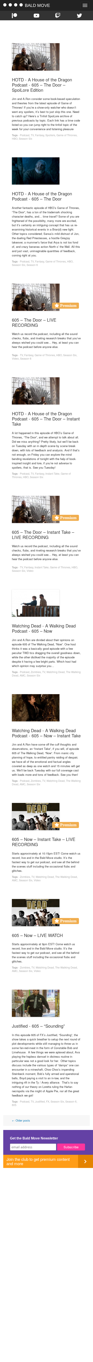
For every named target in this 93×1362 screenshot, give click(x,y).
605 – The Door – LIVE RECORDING (34, 322)
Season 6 (32, 265)
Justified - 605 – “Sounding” (38, 1026)
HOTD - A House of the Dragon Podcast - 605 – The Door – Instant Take (46, 418)
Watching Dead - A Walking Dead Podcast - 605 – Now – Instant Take (46, 733)
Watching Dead (55, 672)
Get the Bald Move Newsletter (34, 1138)
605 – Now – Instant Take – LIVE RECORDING (43, 841)
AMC (23, 675)
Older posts (21, 1120)
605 (14, 1105)
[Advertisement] (46, 1214)
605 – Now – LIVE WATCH (37, 935)
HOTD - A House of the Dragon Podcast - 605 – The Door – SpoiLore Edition (42, 84)
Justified (40, 1101)
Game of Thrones (66, 135)
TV (32, 135)
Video (15, 358)
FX (47, 1101)
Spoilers (50, 135)
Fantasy (39, 135)
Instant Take (52, 473)
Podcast (24, 135)
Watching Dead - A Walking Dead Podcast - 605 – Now (44, 628)
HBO (15, 138)
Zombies (36, 672)
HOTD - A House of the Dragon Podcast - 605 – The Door (42, 196)
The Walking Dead (66, 877)
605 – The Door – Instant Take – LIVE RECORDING (43, 534)
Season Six (25, 138)
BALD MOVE (37, 5)
